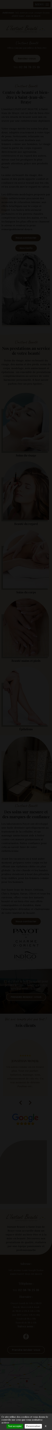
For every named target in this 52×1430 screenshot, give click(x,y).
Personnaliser (33, 1426)
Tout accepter (15, 1426)
